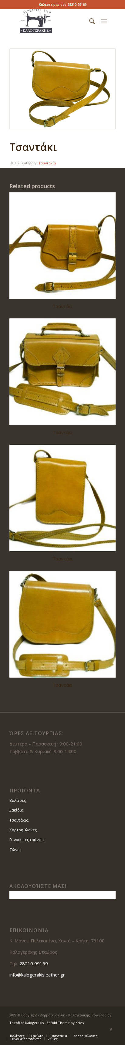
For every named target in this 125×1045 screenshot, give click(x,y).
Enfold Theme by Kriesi (66, 1022)
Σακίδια (16, 810)
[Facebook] (111, 1029)
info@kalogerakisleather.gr (37, 975)
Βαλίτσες (17, 800)
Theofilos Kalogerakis (26, 1022)
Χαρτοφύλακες (23, 830)
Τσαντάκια (47, 163)
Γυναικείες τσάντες (26, 839)
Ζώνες (15, 849)
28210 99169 (76, 4)
